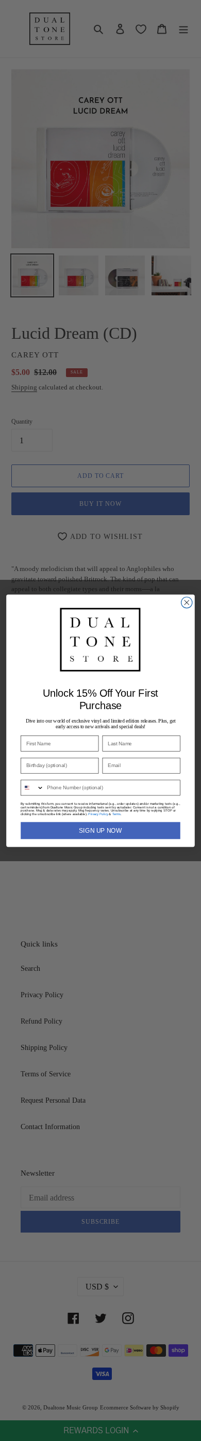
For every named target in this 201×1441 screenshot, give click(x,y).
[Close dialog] (186, 602)
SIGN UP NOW (100, 830)
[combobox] (32, 787)
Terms (116, 814)
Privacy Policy (98, 814)
